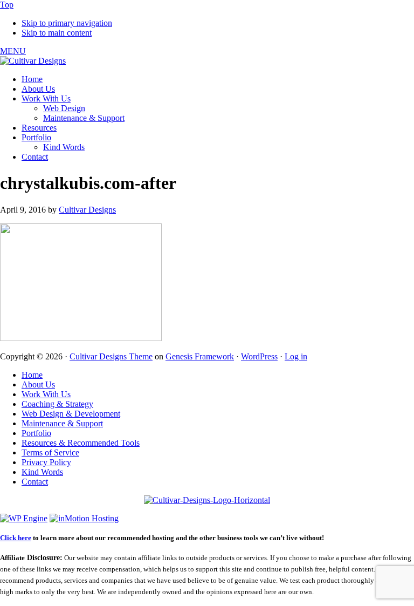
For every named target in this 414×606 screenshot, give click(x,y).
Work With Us (46, 394)
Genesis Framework (199, 356)
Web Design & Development (71, 413)
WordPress (259, 356)
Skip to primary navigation (67, 23)
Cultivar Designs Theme (111, 356)
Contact (35, 481)
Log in (296, 356)
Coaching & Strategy (57, 403)
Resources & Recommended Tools (81, 442)
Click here (15, 538)
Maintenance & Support (62, 423)
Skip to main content (57, 32)
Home (32, 374)
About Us (38, 384)
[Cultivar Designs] (33, 60)
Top (6, 4)
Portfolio (36, 433)
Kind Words (42, 471)
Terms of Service (50, 452)
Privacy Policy (46, 462)
